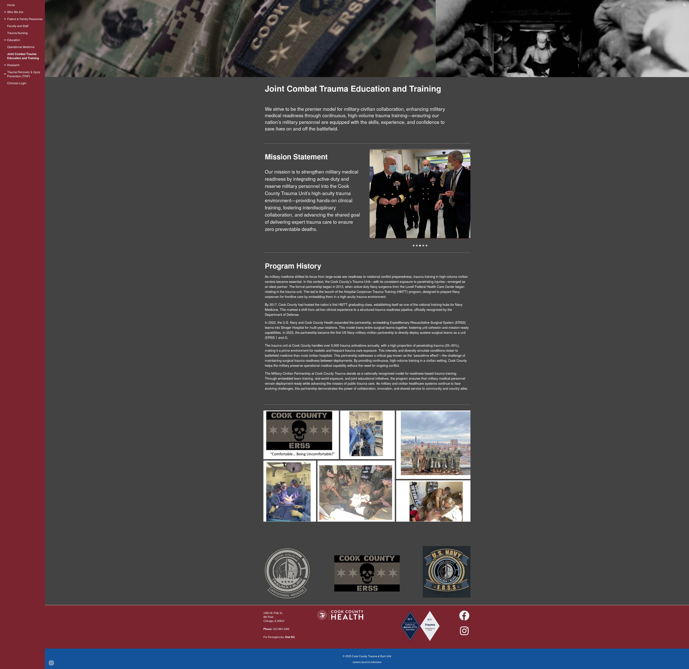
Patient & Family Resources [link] (25, 19)
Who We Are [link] (15, 12)
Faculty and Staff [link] (18, 26)
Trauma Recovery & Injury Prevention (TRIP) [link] (23, 74)
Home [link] (11, 5)
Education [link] (13, 40)
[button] (684, 5)
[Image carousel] (420, 197)
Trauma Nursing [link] (17, 33)
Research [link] (13, 65)
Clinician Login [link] (16, 83)
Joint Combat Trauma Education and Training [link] (23, 56)
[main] (358, 88)
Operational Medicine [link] (20, 47)
